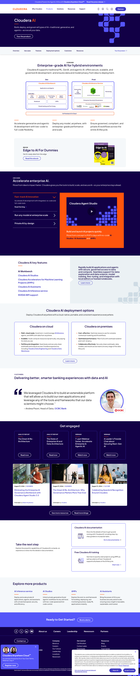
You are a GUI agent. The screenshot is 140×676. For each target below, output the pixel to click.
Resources (71, 9)
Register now (10, 665)
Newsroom (89, 631)
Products (49, 9)
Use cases (27, 51)
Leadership (72, 631)
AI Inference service (23, 591)
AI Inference (59, 333)
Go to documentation (111, 540)
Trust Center (105, 649)
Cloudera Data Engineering (38, 349)
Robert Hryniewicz (28, 502)
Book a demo (85, 620)
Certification (81, 643)
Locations (56, 654)
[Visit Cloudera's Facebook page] (16, 631)
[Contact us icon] (98, 9)
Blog (103, 643)
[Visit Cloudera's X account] (21, 631)
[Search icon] (107, 9)
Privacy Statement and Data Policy (52, 668)
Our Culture (56, 649)
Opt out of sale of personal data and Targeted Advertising (85, 671)
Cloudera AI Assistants (29, 286)
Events (103, 646)
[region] (105, 662)
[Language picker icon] (112, 9)
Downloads (81, 649)
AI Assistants (106, 591)
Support (82, 9)
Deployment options (53, 51)
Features (38, 51)
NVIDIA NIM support (28, 295)
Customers (68, 51)
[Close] (135, 652)
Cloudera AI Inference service (33, 290)
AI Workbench (25, 271)
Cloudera (64, 502)
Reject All (115, 670)
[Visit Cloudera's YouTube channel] (32, 631)
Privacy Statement (123, 665)
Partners (104, 631)
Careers (57, 631)
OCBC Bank (60, 408)
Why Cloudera (37, 9)
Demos (121, 9)
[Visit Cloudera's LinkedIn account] (26, 631)
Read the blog (20, 207)
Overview (16, 51)
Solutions (60, 9)
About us (43, 631)
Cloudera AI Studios (28, 275)
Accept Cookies (129, 670)
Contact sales (82, 646)
